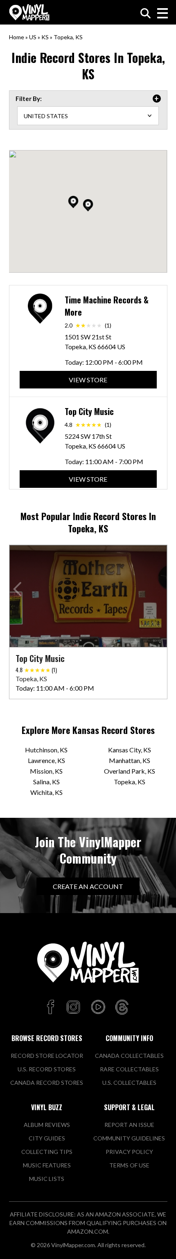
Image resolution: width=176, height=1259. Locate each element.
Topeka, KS (129, 781)
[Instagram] (73, 1007)
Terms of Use (129, 1165)
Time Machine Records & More (107, 306)
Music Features (47, 1165)
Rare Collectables (129, 1069)
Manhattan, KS (129, 760)
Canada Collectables (129, 1055)
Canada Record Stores (46, 1082)
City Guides (47, 1138)
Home (16, 37)
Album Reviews (47, 1124)
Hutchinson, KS (46, 750)
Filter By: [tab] (29, 98)
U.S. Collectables (129, 1082)
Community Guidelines (129, 1138)
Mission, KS (46, 771)
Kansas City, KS (129, 750)
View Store (88, 380)
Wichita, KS (46, 792)
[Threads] (122, 1007)
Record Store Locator (47, 1055)
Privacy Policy (129, 1151)
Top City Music (89, 411)
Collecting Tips (46, 1151)
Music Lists (46, 1178)
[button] (88, 205)
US (32, 37)
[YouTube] (98, 1007)
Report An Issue (129, 1124)
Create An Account (88, 886)
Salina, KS (46, 781)
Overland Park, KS (129, 771)
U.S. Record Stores (47, 1069)
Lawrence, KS (46, 760)
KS (45, 37)
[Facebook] (52, 1007)
